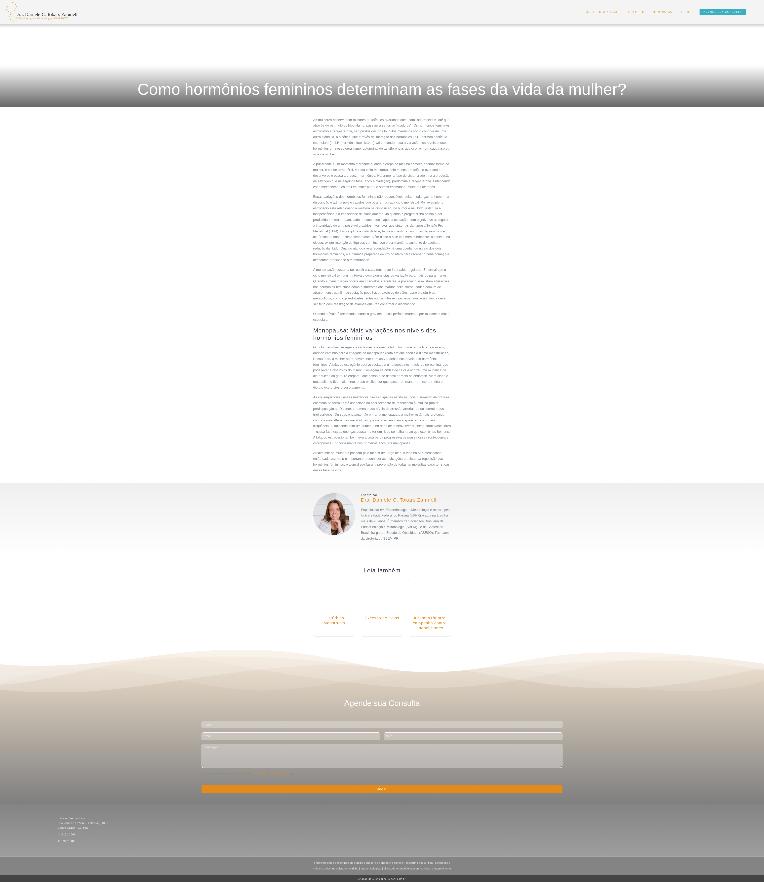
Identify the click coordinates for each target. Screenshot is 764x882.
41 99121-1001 (67, 841)
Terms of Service (280, 773)
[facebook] (362, 547)
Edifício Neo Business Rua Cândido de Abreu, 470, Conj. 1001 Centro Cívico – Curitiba (83, 823)
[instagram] (368, 547)
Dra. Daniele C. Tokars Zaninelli (399, 500)
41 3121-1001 (66, 834)
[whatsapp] (381, 547)
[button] (752, 11)
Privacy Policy (260, 773)
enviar (382, 789)
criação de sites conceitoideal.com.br (382, 879)
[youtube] (375, 547)
